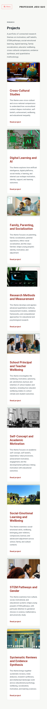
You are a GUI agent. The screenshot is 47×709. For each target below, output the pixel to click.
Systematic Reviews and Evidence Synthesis (23, 661)
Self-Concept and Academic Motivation (21, 440)
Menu (8, 7)
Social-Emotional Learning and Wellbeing (21, 517)
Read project (15, 122)
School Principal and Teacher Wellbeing (21, 366)
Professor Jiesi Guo (32, 7)
